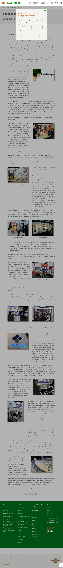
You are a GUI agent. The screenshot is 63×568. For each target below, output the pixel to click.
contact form (26, 37)
